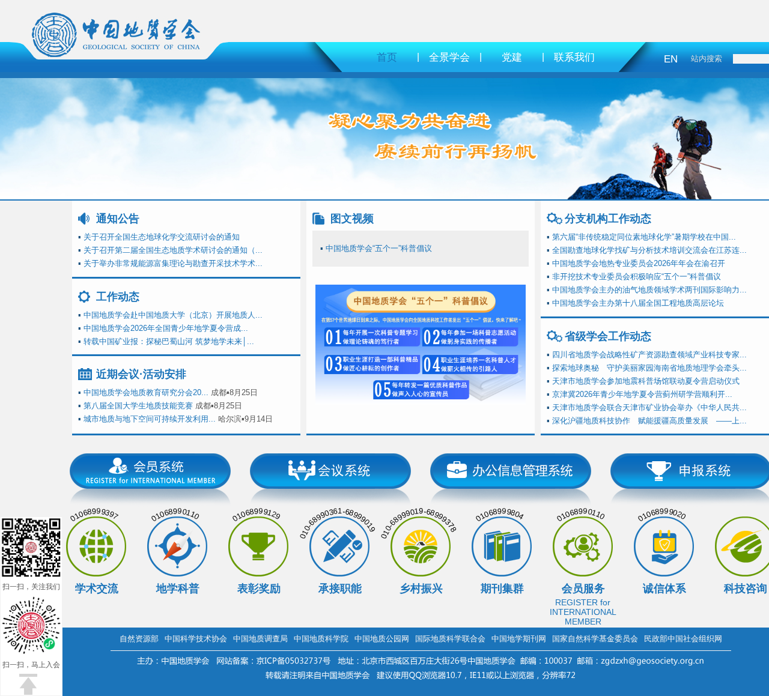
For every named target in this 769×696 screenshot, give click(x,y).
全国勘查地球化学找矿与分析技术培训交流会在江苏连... (649, 250)
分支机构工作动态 (608, 219)
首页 (387, 57)
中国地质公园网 (381, 638)
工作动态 (117, 297)
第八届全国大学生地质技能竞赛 (138, 405)
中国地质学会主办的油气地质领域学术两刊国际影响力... (649, 289)
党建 (512, 57)
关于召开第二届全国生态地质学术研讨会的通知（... (173, 250)
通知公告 (117, 219)
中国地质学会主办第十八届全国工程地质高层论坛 (638, 302)
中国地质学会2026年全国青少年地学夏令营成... (166, 328)
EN (671, 59)
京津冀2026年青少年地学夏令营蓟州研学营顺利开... (642, 394)
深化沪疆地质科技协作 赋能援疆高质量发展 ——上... (649, 420)
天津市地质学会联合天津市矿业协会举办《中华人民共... (649, 407)
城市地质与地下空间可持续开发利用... (150, 418)
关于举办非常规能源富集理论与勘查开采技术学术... (173, 263)
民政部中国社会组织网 (683, 638)
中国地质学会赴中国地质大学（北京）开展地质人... (173, 314)
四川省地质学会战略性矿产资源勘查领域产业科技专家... (649, 354)
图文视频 (352, 219)
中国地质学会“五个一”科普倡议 (379, 248)
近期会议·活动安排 (141, 374)
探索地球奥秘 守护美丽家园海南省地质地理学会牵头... (649, 367)
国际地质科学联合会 (450, 638)
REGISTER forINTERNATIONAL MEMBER (583, 612)
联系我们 (574, 57)
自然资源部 (139, 638)
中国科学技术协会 (196, 638)
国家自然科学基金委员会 (595, 638)
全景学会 (449, 57)
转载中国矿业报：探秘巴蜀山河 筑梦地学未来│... (169, 341)
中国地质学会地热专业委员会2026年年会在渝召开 (638, 263)
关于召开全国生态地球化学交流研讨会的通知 (162, 236)
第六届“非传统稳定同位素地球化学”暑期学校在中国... (644, 236)
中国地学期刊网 (518, 638)
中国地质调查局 (260, 638)
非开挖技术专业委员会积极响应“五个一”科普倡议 (636, 276)
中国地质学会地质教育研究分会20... (146, 392)
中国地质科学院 (321, 638)
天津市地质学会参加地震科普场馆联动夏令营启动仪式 (646, 381)
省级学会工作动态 (608, 336)
